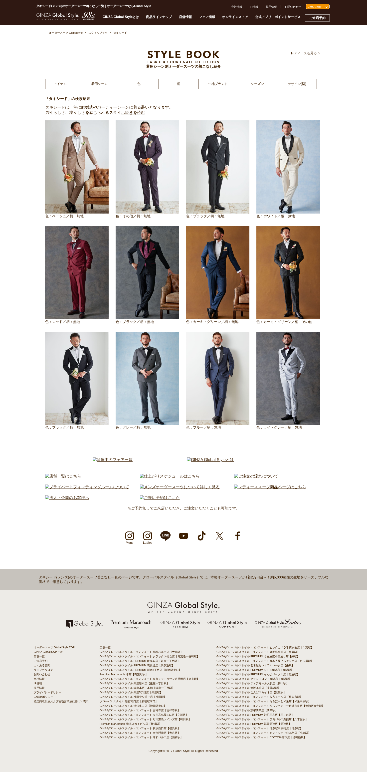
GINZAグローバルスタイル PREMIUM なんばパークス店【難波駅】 (258, 674)
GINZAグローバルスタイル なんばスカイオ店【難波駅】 (251, 692)
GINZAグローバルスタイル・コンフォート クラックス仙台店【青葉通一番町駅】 (149, 656)
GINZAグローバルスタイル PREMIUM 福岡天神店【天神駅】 (253, 723)
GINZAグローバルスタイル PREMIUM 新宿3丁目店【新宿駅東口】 (141, 669)
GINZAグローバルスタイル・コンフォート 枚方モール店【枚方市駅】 (259, 696)
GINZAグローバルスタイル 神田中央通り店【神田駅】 (133, 696)
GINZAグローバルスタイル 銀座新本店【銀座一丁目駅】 (134, 683)
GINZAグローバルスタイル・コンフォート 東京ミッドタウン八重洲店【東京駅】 (149, 678)
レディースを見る (304, 53)
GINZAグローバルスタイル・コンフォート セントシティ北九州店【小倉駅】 (263, 732)
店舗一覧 (39, 656)
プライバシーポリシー (47, 692)
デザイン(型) (297, 84)
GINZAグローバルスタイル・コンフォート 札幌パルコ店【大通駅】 (141, 651)
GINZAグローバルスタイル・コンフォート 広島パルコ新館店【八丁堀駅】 (262, 719)
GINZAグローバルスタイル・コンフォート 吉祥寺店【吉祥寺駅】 (140, 710)
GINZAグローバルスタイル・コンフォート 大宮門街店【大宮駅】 (140, 732)
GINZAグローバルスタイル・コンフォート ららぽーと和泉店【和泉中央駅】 (263, 701)
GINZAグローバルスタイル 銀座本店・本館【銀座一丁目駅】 (137, 687)
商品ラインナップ (159, 17)
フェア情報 (207, 17)
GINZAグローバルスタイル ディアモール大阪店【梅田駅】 (252, 683)
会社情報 (236, 6)
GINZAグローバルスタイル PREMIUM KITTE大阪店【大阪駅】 (255, 669)
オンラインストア (235, 17)
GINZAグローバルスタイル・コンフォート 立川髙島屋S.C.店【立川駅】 (144, 714)
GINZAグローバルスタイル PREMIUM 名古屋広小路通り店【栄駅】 (258, 656)
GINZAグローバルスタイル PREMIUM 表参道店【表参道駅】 (137, 665)
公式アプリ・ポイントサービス (278, 17)
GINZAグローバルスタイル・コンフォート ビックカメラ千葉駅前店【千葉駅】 (265, 647)
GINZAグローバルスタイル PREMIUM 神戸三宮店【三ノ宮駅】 (255, 714)
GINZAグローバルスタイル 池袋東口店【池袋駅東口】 (133, 705)
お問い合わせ (293, 6)
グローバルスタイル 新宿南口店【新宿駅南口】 (129, 701)
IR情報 (254, 6)
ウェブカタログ (43, 669)
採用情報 (271, 6)
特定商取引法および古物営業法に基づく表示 (61, 701)
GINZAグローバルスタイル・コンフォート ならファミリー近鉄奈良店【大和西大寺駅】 (270, 705)
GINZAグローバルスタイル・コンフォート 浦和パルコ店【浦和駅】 (141, 737)
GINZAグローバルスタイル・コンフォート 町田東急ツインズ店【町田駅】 (145, 719)
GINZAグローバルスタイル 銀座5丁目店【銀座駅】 (131, 692)
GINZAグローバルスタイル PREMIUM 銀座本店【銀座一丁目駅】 (140, 660)
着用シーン (99, 84)
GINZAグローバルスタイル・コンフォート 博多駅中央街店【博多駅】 (259, 728)
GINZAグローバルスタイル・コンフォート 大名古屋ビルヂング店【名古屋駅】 (265, 660)
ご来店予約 (317, 18)
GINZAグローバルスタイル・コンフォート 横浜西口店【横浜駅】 (140, 728)
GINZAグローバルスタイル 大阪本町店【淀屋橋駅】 (248, 687)
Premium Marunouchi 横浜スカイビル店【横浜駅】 (131, 723)
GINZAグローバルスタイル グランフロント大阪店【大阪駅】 (254, 678)
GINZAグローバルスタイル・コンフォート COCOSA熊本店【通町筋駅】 (261, 737)
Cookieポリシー (43, 696)
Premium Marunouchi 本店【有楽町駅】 (124, 674)
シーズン (257, 84)
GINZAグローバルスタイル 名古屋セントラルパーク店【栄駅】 (255, 665)
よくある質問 (42, 665)
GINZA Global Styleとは (121, 17)
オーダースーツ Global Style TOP (54, 647)
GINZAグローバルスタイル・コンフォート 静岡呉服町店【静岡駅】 (258, 651)
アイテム (60, 84)
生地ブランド (218, 84)
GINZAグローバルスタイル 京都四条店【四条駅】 (247, 710)
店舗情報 (185, 17)
